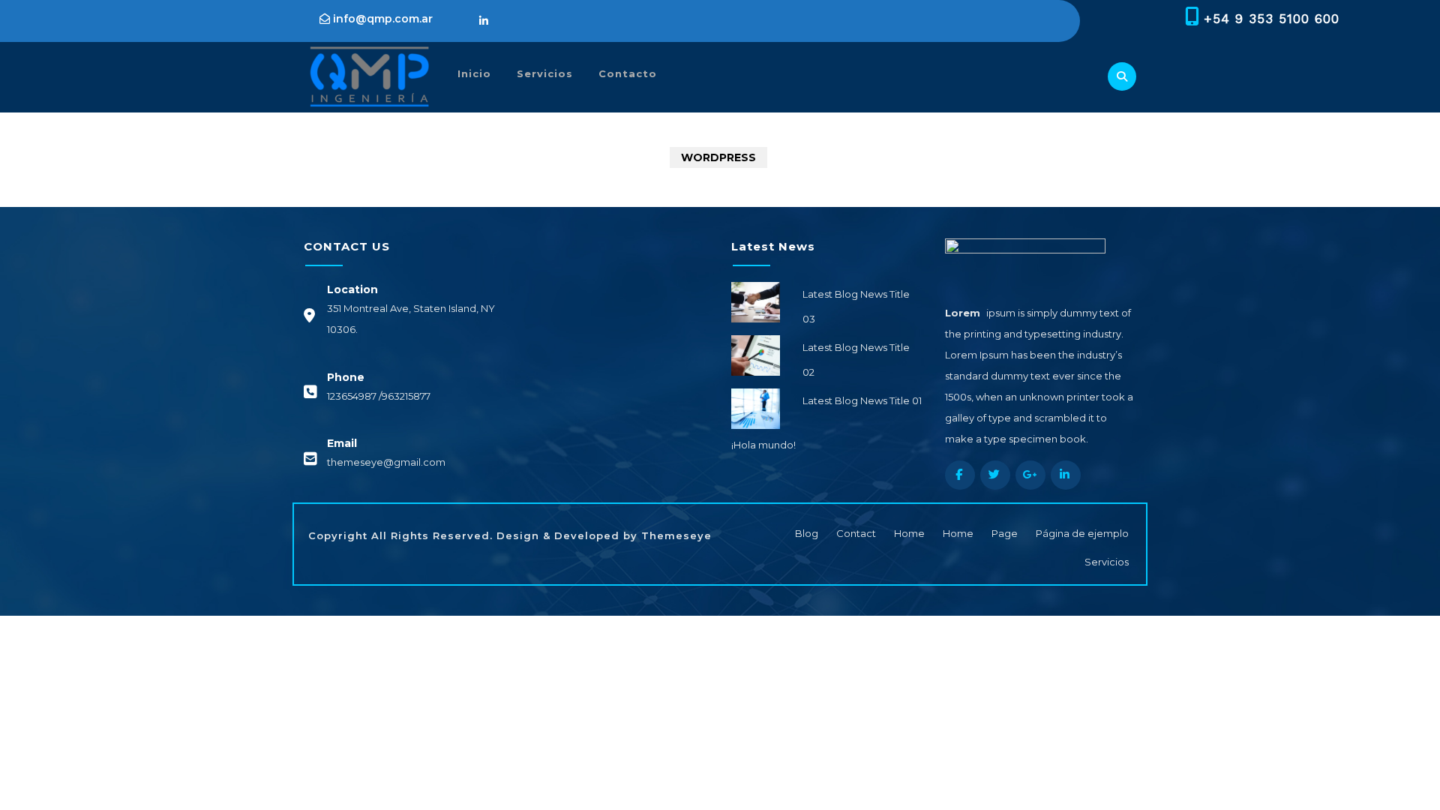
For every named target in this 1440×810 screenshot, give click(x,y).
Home (909, 533)
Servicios (545, 74)
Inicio (474, 74)
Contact (856, 533)
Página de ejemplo (1082, 533)
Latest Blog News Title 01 (862, 400)
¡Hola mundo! (763, 445)
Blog (806, 533)
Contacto (627, 74)
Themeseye (675, 536)
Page (1005, 533)
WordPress (718, 157)
